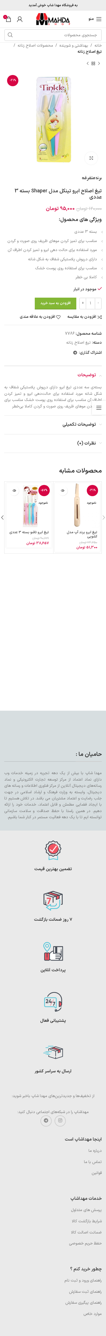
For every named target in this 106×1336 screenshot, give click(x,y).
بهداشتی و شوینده (73, 46)
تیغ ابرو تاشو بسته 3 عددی (29, 532)
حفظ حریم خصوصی (85, 1243)
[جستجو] (10, 35)
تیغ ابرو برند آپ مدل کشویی (82, 534)
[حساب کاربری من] (19, 19)
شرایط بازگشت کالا (87, 1221)
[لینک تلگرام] (75, 353)
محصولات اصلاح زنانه (35, 46)
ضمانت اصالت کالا (86, 1232)
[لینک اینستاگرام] (60, 1121)
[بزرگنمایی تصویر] (91, 158)
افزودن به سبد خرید (55, 303)
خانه (98, 46)
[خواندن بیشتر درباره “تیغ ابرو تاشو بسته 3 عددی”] (14, 491)
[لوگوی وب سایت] (53, 19)
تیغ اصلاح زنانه (89, 52)
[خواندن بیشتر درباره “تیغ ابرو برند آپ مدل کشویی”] (63, 491)
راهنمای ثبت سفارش (85, 1292)
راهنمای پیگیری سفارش (83, 1303)
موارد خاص (92, 1314)
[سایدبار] (99, 408)
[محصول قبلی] (99, 64)
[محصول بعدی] (87, 64)
